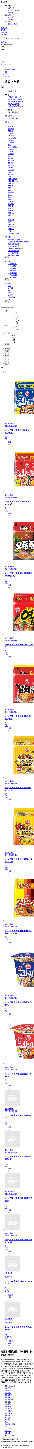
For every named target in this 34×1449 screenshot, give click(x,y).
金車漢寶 (11, 201)
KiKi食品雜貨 (12, 147)
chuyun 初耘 (12, 138)
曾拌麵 (10, 211)
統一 (9, 156)
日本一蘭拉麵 (12, 179)
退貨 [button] (12, 38)
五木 (9, 176)
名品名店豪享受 (13, 246)
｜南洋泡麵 (12, 277)
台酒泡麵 (11, 183)
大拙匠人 (11, 154)
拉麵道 (10, 167)
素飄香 (10, 206)
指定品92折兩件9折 (14, 97)
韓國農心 (11, 229)
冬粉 (9, 290)
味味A (10, 195)
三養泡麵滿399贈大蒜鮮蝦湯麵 (18, 242)
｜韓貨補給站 (12, 273)
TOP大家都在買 (13, 251)
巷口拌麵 (11, 170)
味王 (9, 190)
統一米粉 (11, 161)
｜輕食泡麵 (12, 266)
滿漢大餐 (11, 217)
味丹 (9, 188)
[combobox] (17, 64)
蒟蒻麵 (10, 295)
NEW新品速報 (13, 253)
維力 (9, 222)
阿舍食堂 (11, 204)
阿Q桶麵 (11, 165)
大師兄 (10, 151)
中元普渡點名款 (13, 255)
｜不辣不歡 (12, 270)
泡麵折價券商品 (13, 112)
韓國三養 (11, 224)
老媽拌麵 (11, 186)
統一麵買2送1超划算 (15, 239)
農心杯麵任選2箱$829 (15, 101)
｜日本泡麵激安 (13, 275)
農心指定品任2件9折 (15, 99)
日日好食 (11, 136)
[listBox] (17, 367)
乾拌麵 (10, 288)
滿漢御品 (11, 220)
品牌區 (7, 122)
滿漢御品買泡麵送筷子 (15, 248)
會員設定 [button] (17, 38)
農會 (9, 215)
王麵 (9, 124)
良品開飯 (11, 140)
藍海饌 (10, 131)
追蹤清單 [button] (8, 38)
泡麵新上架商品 (13, 118)
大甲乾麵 (11, 149)
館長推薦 (8, 237)
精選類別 (8, 261)
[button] (17, 13)
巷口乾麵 (11, 174)
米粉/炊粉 (11, 297)
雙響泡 (10, 199)
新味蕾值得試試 (13, 244)
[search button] (1, 66)
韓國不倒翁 (12, 226)
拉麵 (9, 299)
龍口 (9, 145)
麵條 (9, 292)
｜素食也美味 (12, 264)
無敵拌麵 (11, 129)
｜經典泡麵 (12, 268)
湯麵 (9, 286)
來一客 (10, 163)
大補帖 (10, 172)
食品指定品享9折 (14, 104)
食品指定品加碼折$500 (15, 106)
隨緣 (9, 197)
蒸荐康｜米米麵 (13, 233)
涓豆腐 (10, 133)
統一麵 (10, 158)
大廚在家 (11, 142)
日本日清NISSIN (13, 181)
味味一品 (11, 192)
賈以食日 (11, 213)
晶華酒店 (11, 208)
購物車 (3, 30)
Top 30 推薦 (12, 91)
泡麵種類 (8, 283)
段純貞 (10, 126)
